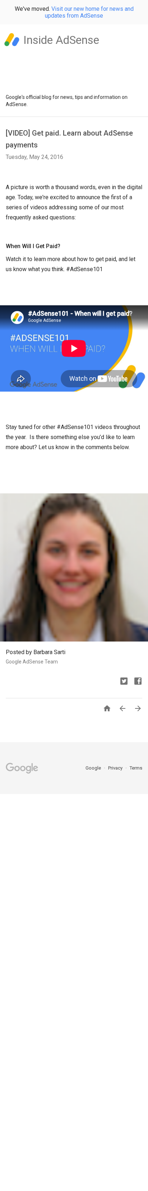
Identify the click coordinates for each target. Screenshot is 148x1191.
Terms (136, 768)
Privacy (116, 768)
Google (93, 768)
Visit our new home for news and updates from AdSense (89, 12)
